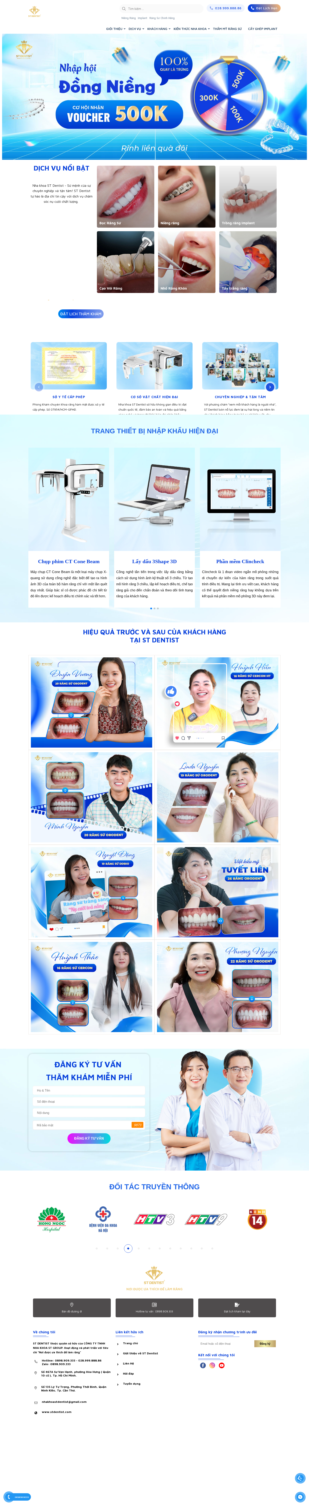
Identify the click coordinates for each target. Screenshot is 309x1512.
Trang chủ (130, 1343)
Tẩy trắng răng (234, 288)
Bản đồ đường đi (72, 1311)
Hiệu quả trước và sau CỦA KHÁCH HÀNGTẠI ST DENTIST (154, 636)
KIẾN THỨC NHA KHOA (190, 29)
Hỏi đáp (128, 1373)
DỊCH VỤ (135, 29)
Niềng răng (170, 223)
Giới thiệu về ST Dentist (140, 1353)
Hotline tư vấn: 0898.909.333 (154, 1311)
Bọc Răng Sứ (110, 223)
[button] (39, 387)
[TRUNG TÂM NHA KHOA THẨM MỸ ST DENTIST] (53, 12)
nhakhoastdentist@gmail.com (64, 1401)
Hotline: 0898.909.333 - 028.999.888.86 (72, 1362)
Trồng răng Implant (238, 223)
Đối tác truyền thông (154, 1187)
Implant (142, 18)
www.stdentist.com (56, 1412)
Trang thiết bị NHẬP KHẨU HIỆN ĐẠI (154, 431)
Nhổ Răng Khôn (174, 288)
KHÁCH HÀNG (157, 29)
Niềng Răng (128, 18)
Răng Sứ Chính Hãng (162, 18)
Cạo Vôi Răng (110, 288)
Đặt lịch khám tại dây (237, 1311)
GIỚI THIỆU (114, 29)
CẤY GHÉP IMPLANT (262, 29)
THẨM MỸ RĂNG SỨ (227, 29)
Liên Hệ (128, 1363)
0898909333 (22, 1497)
